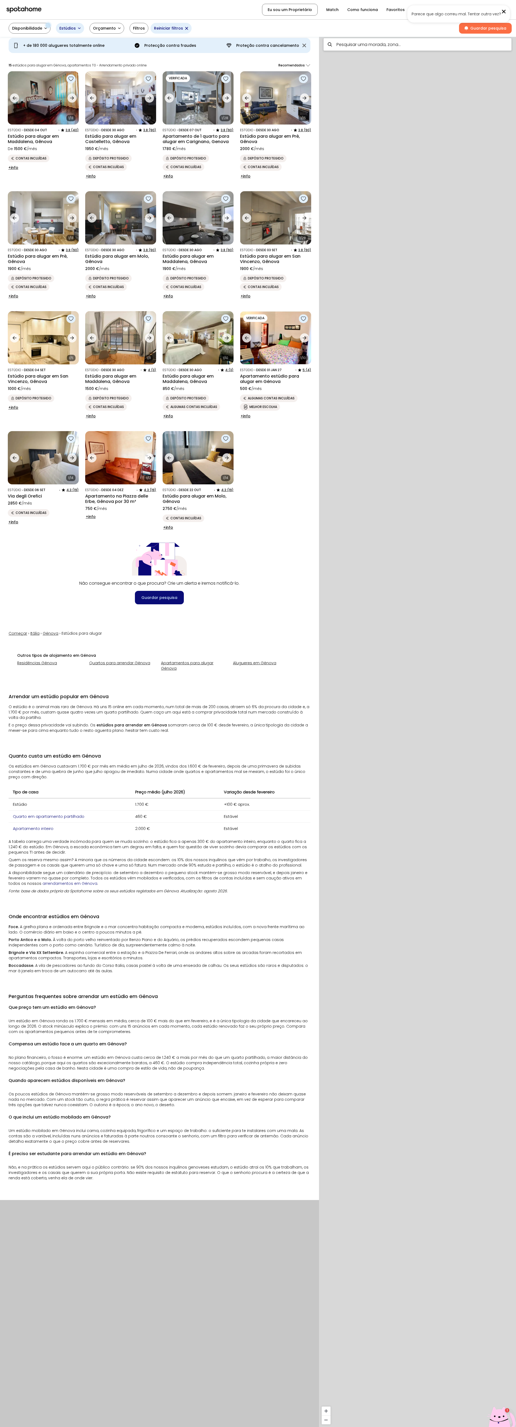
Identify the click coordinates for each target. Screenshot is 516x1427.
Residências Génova (37, 663)
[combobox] (417, 44)
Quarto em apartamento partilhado (48, 816)
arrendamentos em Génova (69, 883)
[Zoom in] (326, 1411)
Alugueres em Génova (254, 663)
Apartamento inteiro (33, 828)
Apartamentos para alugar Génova (187, 665)
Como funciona (362, 9)
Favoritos (395, 9)
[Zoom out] (326, 1419)
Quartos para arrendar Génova (119, 663)
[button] (481, 10)
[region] (417, 730)
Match (332, 9)
